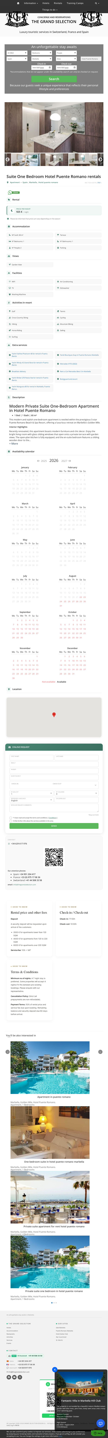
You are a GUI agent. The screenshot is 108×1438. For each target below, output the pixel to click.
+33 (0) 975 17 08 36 (26, 1364)
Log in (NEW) (14, 1425)
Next (100, 159)
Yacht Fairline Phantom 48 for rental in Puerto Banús (30, 354)
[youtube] (14, 1377)
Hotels (46, 3)
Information (30, 3)
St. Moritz (59, 1340)
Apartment (15, 182)
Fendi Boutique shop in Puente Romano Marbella (79, 355)
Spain (25, 182)
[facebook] (9, 1377)
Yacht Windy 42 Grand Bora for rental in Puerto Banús (30, 363)
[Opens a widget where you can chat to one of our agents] (98, 1433)
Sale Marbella (60, 1328)
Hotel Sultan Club (62, 1334)
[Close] (54, 1369)
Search (54, 79)
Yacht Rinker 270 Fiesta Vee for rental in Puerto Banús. (30, 379)
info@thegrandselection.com (24, 884)
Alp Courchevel (61, 1337)
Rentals (58, 3)
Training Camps (75, 3)
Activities (10, 1337)
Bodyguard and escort (68, 379)
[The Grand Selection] (18, 3)
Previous (8, 159)
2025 (43, 461)
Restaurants (11, 1334)
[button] (54, 714)
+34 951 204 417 (25, 1361)
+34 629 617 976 (25, 1368)
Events (9, 1343)
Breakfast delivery (19, 371)
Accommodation (12, 1331)
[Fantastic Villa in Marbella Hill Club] (81, 1384)
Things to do (49, 10)
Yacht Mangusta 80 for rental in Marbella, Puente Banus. (31, 387)
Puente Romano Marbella (64, 1331)
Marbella (33, 182)
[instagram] (20, 1377)
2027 (64, 461)
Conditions (52, 818)
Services (9, 1340)
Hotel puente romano (48, 182)
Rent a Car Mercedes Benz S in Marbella (75, 371)
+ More (13, 443)
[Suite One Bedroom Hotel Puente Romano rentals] (54, 127)
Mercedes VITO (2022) (68, 364)
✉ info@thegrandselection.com (18, 1372)
